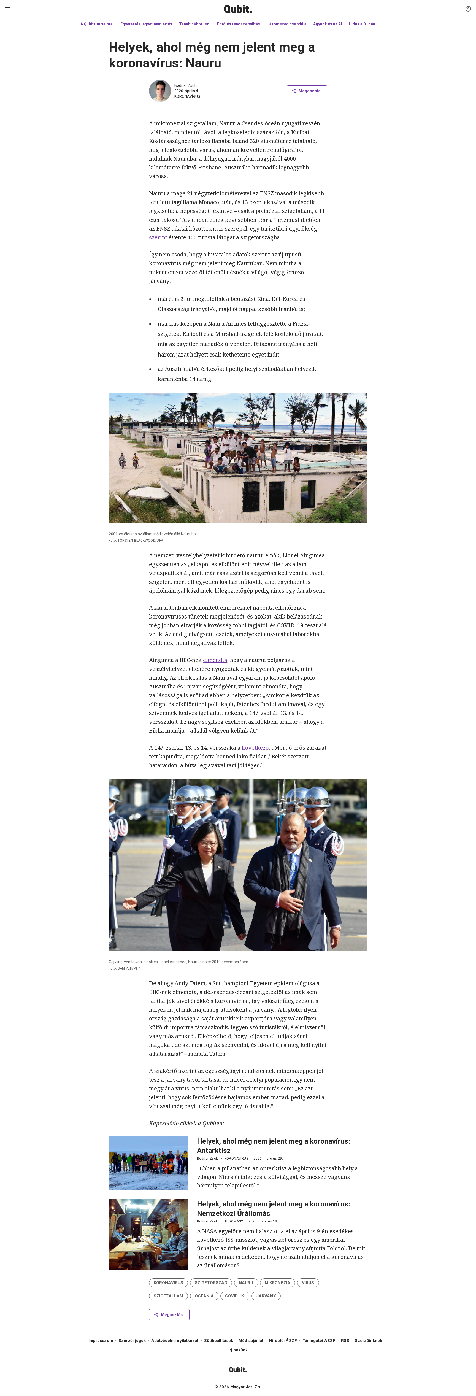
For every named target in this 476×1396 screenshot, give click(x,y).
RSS (345, 1340)
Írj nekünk (238, 1350)
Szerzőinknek (368, 1340)
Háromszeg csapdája (287, 24)
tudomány (234, 1221)
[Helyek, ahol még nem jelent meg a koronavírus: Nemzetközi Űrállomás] (148, 1234)
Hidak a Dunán (362, 24)
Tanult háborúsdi (195, 24)
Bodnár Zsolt (185, 85)
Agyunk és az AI (327, 24)
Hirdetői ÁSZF (283, 1340)
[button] (168, 1282)
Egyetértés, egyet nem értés (146, 24)
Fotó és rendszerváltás (238, 24)
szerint (158, 237)
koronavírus (187, 96)
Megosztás (309, 90)
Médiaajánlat (251, 1340)
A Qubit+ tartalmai (97, 24)
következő (255, 747)
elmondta (215, 660)
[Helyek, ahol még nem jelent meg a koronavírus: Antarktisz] (148, 1163)
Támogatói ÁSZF (318, 1340)
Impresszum (100, 1340)
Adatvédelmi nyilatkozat (174, 1340)
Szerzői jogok (132, 1340)
